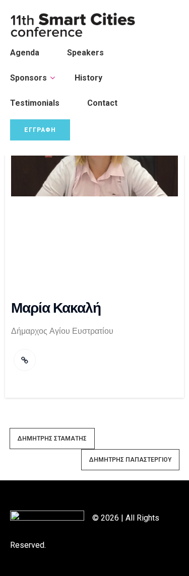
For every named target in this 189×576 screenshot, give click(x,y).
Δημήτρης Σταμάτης (52, 438)
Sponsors (28, 78)
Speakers (85, 52)
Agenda (24, 52)
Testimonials (34, 103)
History (88, 78)
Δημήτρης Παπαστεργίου (130, 459)
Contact (102, 103)
